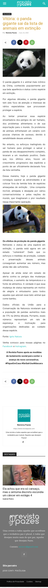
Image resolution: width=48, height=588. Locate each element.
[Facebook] (13, 42)
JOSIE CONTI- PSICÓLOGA (14, 570)
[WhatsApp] (32, 42)
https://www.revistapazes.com (24, 429)
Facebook (8, 346)
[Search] (44, 3)
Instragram (20, 346)
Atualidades (7, 14)
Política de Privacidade (15, 581)
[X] (20, 42)
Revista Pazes (11, 33)
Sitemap (38, 581)
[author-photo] (24, 421)
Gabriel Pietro (8, 499)
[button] (4, 3)
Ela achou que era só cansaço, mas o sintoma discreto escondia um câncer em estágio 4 (23, 492)
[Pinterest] (26, 42)
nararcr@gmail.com (28, 546)
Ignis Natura (15, 336)
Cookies (30, 581)
